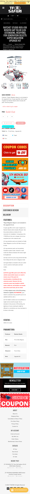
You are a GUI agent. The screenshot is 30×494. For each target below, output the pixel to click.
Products (10, 44)
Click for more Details (20, 3)
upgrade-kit (18, 131)
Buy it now (20, 123)
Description (8, 205)
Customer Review (11, 210)
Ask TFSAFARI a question (8, 128)
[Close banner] (28, 2)
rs (6, 131)
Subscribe (14, 389)
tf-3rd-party (11, 131)
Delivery (7, 214)
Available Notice (8, 126)
